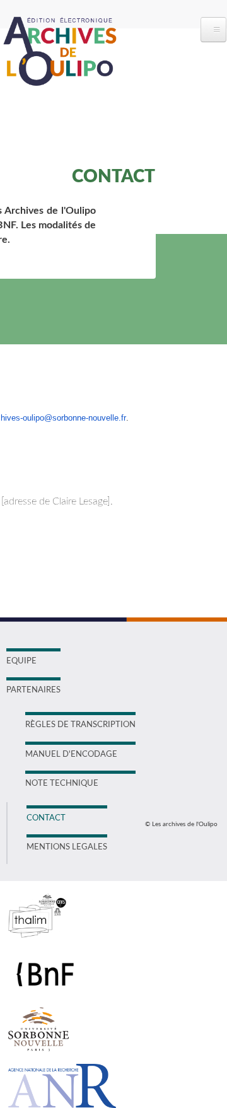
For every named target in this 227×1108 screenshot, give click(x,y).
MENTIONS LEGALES (66, 847)
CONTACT (46, 818)
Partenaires (33, 690)
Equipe (21, 661)
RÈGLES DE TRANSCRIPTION (80, 725)
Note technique (61, 783)
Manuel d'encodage (71, 754)
